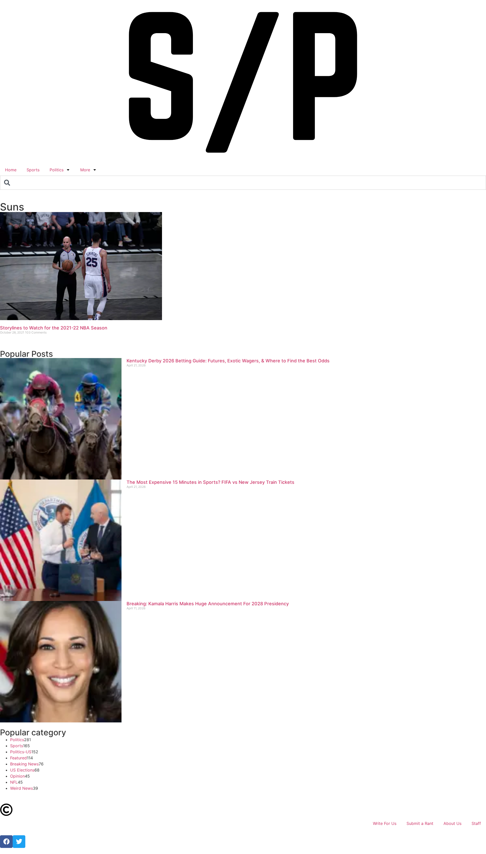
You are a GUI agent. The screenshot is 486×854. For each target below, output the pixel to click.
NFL (14, 782)
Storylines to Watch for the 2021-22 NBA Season (53, 327)
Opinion (17, 776)
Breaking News (24, 763)
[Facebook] (6, 841)
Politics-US (20, 751)
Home (10, 169)
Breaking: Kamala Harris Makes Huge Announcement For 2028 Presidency (208, 603)
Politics (57, 169)
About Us (452, 823)
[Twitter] (19, 841)
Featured (18, 757)
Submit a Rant (420, 823)
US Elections (22, 770)
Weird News (21, 788)
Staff (476, 823)
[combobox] (243, 183)
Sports (33, 169)
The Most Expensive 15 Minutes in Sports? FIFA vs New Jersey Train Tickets (210, 482)
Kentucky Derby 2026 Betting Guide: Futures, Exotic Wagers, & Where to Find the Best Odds (228, 360)
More (85, 169)
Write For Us (384, 823)
